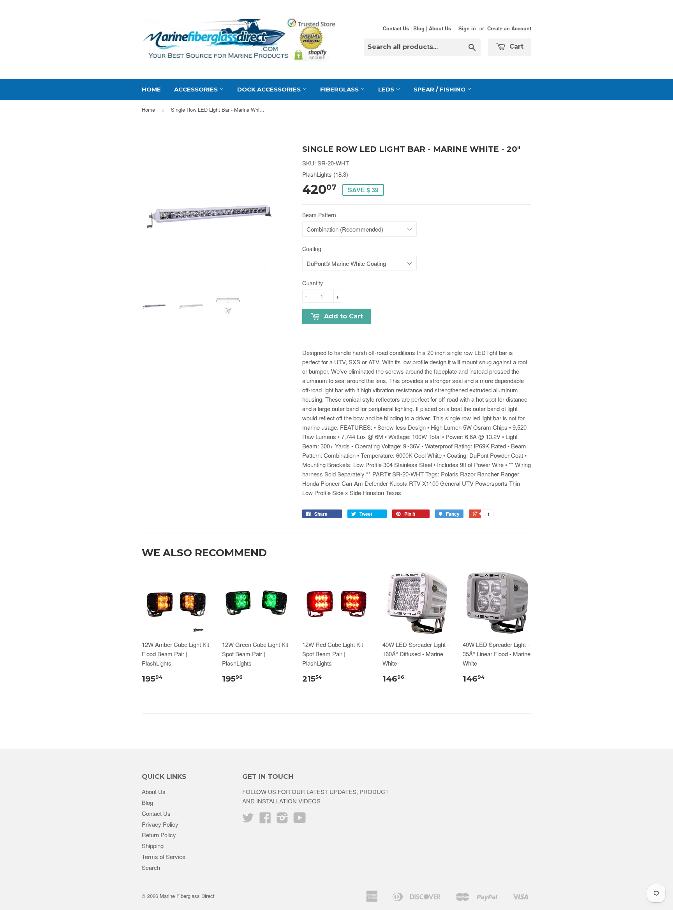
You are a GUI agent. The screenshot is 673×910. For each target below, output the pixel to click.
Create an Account (509, 28)
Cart (515, 46)
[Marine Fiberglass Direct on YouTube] (300, 820)
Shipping (153, 845)
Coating (311, 249)
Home (151, 89)
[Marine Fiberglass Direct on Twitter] (248, 820)
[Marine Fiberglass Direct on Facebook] (265, 820)
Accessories (196, 89)
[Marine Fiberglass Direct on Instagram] (282, 820)
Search (151, 867)
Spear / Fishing (440, 89)
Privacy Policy (160, 824)
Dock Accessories (269, 89)
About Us (440, 28)
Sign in (467, 28)
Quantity (312, 283)
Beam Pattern (319, 215)
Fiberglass (340, 89)
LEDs (387, 89)
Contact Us (396, 28)
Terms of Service (163, 856)
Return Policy (159, 835)
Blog (419, 28)
